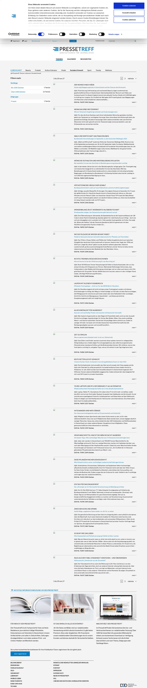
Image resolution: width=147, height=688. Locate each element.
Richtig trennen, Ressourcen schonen (91, 259)
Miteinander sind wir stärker (87, 411)
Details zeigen (114, 34)
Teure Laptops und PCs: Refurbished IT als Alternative (97, 386)
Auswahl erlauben (129, 13)
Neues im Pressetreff (61, 676)
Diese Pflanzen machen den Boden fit (90, 460)
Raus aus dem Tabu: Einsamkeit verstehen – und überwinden (100, 558)
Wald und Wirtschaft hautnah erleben (91, 136)
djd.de (128, 684)
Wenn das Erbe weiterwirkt (86, 109)
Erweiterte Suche (100, 40)
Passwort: (55, 41)
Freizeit (38, 70)
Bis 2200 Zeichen (30, 88)
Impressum (57, 670)
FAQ (54, 678)
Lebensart (16, 70)
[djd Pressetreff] (73, 50)
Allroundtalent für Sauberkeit (88, 310)
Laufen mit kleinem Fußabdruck (88, 283)
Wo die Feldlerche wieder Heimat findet (92, 234)
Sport (89, 70)
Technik (14, 686)
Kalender (71, 59)
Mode (63, 70)
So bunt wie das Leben (83, 533)
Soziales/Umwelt (76, 70)
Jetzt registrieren (20, 654)
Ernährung (15, 665)
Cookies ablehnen (129, 20)
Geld (12, 670)
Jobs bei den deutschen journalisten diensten (71, 681)
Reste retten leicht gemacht (87, 359)
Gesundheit (15, 673)
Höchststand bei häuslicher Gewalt (90, 185)
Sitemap (56, 665)
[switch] (62, 34)
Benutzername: (36, 41)
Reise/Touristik (16, 681)
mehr (133, 102)
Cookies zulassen (129, 6)
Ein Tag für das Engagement (86, 484)
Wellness (108, 70)
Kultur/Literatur (51, 70)
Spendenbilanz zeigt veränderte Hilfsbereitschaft (96, 210)
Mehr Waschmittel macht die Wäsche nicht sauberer (97, 435)
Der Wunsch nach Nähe (84, 85)
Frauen (30, 101)
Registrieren (16, 41)
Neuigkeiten (85, 59)
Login (25, 41)
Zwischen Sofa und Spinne (85, 509)
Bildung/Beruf (16, 663)
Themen (59, 59)
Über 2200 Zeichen (30, 92)
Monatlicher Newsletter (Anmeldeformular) (70, 663)
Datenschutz (58, 673)
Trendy (98, 70)
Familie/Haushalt (17, 668)
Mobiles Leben (16, 678)
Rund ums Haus (16, 684)
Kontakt (56, 668)
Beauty (28, 70)
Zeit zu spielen (80, 335)
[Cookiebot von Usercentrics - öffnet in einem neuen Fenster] (14, 34)
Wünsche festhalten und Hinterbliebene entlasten (96, 161)
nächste (131, 78)
